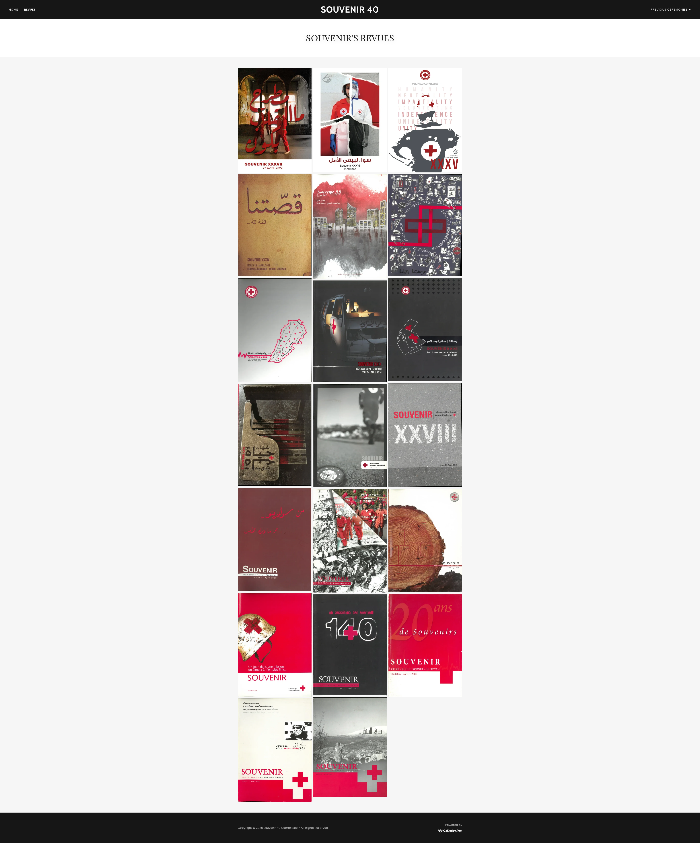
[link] (350, 11)
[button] (671, 9)
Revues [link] (30, 9)
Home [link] (13, 9)
